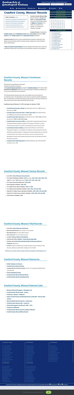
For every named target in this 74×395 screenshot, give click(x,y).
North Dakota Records (6, 376)
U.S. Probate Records (56, 41)
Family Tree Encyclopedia (57, 47)
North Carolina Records (7, 374)
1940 (39, 180)
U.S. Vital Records (55, 43)
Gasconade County (41, 19)
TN (64, 26)
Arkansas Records (30, 347)
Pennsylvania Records (6, 381)
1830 (33, 178)
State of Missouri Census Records (21, 176)
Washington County (21, 34)
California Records (30, 350)
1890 (17, 180)
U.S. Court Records (56, 33)
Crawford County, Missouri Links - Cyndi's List (18, 303)
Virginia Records (29, 376)
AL (51, 20)
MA (51, 23)
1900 (26, 180)
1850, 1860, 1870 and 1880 (34, 189)
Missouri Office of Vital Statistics (20, 237)
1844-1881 (23, 184)
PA (57, 26)
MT (64, 23)
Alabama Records (30, 345)
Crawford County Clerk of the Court (15, 117)
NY (60, 24)
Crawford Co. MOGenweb (13, 307)
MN (58, 23)
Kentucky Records (54, 348)
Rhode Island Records (30, 366)
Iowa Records (53, 345)
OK (53, 26)
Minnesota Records (54, 356)
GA (51, 21)
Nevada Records (5, 367)
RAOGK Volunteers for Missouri (14, 264)
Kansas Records (53, 347)
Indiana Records (29, 361)
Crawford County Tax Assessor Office (16, 121)
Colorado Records (30, 351)
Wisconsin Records (30, 380)
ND (64, 24)
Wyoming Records (30, 381)
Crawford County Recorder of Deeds (15, 108)
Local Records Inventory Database (15, 127)
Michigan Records (54, 355)
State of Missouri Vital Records (20, 228)
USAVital (19, 239)
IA (58, 21)
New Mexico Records (6, 371)
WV (60, 27)
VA (57, 27)
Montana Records (53, 361)
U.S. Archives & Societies (57, 44)
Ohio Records (5, 377)
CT (60, 20)
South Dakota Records (30, 369)
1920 (33, 180)
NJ (57, 24)
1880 (8, 180)
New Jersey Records (6, 370)
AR (55, 20)
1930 (36, 180)
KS (60, 21)
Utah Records (29, 373)
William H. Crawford (37, 23)
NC (62, 24)
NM (58, 24)
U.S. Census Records (56, 32)
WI (62, 27)
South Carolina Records (31, 367)
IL (55, 21)
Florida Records (29, 355)
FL (64, 20)
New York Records (6, 373)
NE (51, 24)
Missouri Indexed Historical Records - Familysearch (19, 301)
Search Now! (68, 4)
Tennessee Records (30, 370)
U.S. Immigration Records (57, 38)
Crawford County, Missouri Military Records (17, 312)
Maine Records (53, 351)
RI (58, 26)
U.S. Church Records (56, 36)
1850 (39, 178)
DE (62, 20)
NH (55, 24)
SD (62, 26)
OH (51, 26)
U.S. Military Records (56, 40)
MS (60, 23)
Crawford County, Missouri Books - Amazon (17, 292)
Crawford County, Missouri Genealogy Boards (18, 277)
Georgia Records (29, 356)
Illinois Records (29, 359)
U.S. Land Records (56, 37)
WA (58, 27)
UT (53, 27)
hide (16, 17)
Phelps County (16, 35)
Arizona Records (29, 348)
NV (53, 24)
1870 (45, 178)
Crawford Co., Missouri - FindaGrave (16, 294)
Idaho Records (29, 358)
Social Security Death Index (29, 239)
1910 (29, 180)
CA (57, 20)
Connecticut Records (30, 352)
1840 (36, 178)
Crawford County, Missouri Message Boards (17, 274)
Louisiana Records (54, 350)
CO (58, 20)
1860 (42, 178)
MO (62, 23)
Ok (48, 392)
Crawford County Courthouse (13, 88)
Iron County (33, 34)
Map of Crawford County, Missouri (14, 46)
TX (51, 27)
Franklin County (8, 34)
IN (57, 21)
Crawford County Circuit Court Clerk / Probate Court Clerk (21, 112)
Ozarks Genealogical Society (14, 272)
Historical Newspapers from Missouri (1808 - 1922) (19, 305)
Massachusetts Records (55, 352)
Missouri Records (53, 359)
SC (60, 26)
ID (53, 21)
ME (55, 23)
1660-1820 (28, 182)
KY (62, 21)
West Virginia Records (30, 378)
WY (64, 27)
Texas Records (29, 371)
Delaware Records (30, 354)
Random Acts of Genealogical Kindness (40, 384)
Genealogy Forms (55, 48)
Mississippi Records (54, 358)
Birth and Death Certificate (24, 241)
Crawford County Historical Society (15, 266)
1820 (25, 178)
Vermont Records (29, 374)
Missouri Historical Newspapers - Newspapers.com (19, 290)
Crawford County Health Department (15, 140)
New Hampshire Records (7, 369)
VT (55, 27)
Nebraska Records (6, 366)
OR (55, 26)
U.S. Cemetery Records (57, 34)
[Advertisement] (25, 60)
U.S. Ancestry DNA (56, 45)
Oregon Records (5, 380)
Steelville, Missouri (33, 88)
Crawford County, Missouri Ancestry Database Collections (21, 309)
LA (64, 21)
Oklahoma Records (6, 378)
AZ (53, 20)
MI (57, 23)
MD (53, 23)
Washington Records (30, 377)
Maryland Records (54, 354)
